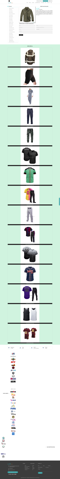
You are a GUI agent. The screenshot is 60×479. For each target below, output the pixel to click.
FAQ (45, 2)
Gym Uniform (10, 26)
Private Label (42, 2)
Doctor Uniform (11, 12)
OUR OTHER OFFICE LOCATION (13, 472)
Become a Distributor (27, 466)
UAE (32, 466)
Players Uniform (11, 16)
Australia (33, 468)
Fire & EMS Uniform (11, 8)
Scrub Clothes (10, 19)
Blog (51, 2)
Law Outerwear (40, 9)
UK (32, 469)
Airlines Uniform (11, 30)
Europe (33, 465)
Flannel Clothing (11, 23)
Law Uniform (10, 9)
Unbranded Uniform (27, 468)
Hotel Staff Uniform (11, 37)
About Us (30, 2)
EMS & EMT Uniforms (11, 41)
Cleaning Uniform (11, 40)
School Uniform (11, 15)
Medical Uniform (11, 34)
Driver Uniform (10, 33)
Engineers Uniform (11, 22)
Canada (33, 467)
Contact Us (48, 2)
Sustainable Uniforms (37, 2)
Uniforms (33, 2)
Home (27, 2)
